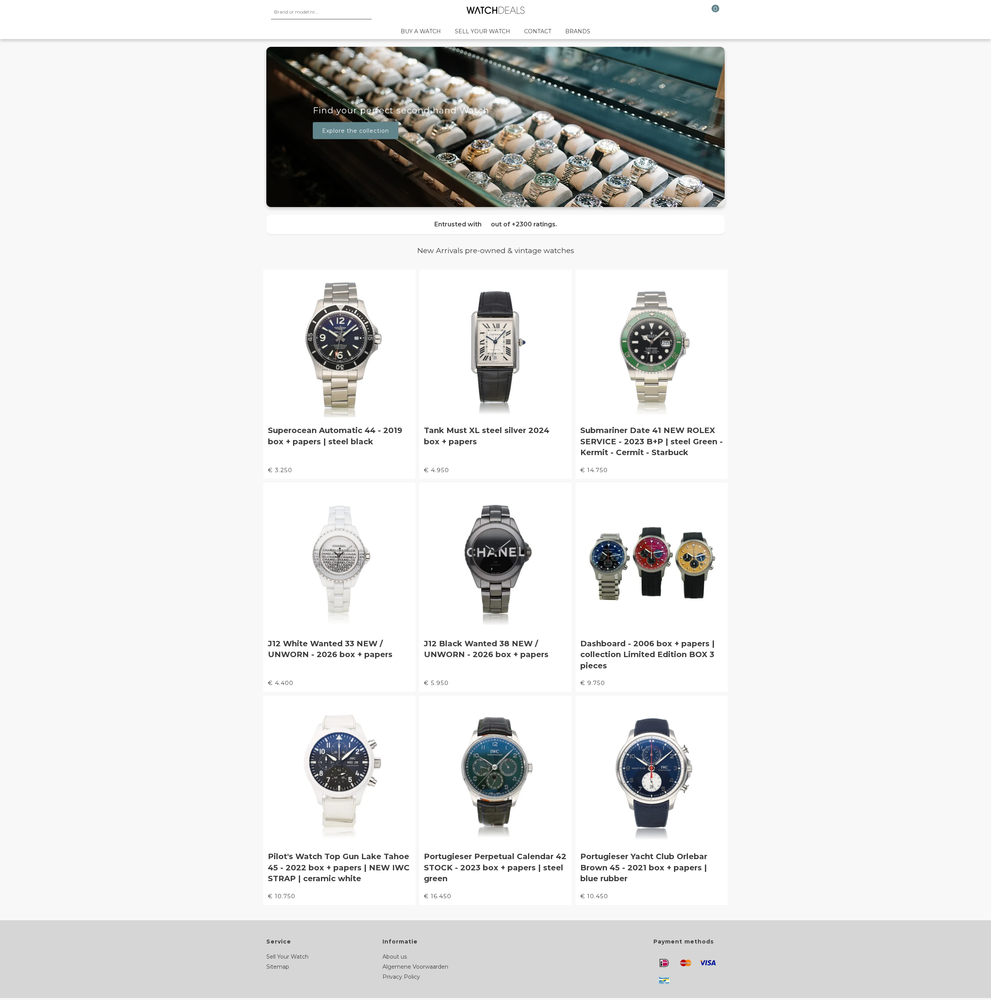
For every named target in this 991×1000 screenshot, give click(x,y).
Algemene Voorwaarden (415, 966)
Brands (577, 31)
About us (394, 956)
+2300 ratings (534, 224)
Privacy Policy (401, 976)
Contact (537, 31)
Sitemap (277, 966)
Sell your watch (482, 31)
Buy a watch (421, 31)
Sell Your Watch (287, 956)
